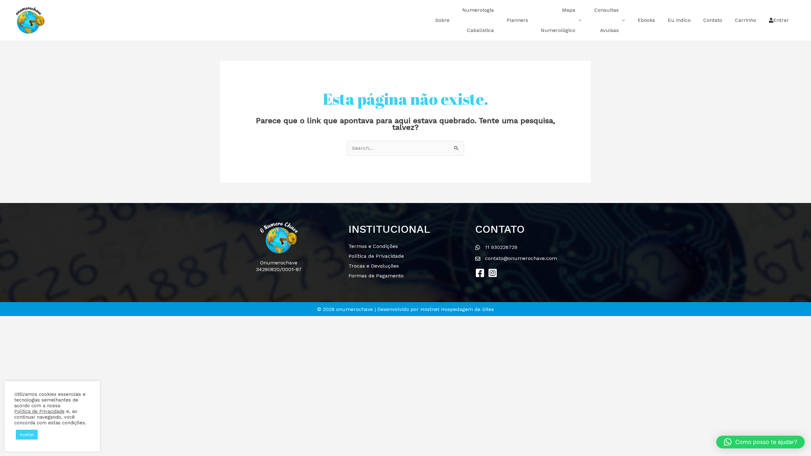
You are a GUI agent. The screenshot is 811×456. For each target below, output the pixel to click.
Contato (712, 20)
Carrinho (745, 20)
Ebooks (646, 20)
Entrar (781, 20)
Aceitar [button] (27, 434)
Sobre (442, 20)
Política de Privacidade (39, 411)
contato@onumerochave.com (521, 258)
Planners (517, 20)
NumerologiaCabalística (478, 20)
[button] (480, 273)
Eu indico (679, 20)
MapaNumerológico (558, 20)
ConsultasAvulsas (606, 20)
